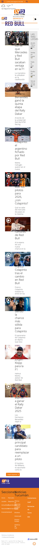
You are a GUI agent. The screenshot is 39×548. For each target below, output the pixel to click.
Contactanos (32, 498)
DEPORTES (17, 32)
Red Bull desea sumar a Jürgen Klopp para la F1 (20, 359)
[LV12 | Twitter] (34, 481)
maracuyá (17, 516)
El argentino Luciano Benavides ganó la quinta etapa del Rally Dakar (21, 100)
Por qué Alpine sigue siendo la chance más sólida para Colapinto (21, 316)
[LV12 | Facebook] (30, 481)
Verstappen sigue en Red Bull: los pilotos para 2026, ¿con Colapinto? (22, 190)
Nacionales (5, 508)
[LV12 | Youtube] (34, 485)
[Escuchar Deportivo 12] (36, 19)
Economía (5, 512)
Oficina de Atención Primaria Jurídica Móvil (17, 505)
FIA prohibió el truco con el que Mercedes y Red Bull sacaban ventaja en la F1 (21, 52)
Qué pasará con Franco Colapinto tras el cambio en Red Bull (21, 269)
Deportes (11, 501)
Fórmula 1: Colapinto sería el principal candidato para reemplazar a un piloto (22, 444)
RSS (29, 517)
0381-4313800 (6, 544)
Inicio (3, 498)
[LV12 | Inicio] (37, 491)
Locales (4, 501)
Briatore (17, 512)
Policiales (11, 498)
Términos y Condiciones (8, 535)
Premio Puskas (16, 520)
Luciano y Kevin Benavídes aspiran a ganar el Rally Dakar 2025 (21, 399)
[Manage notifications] (34, 543)
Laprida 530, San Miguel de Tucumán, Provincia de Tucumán (12, 541)
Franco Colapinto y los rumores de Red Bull (21, 230)
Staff (29, 502)
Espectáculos (12, 505)
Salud (10, 512)
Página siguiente (12, 474)
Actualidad (5, 505)
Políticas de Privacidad (8, 537)
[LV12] (6, 483)
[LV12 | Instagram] (30, 485)
